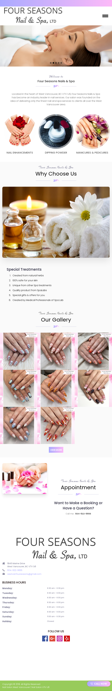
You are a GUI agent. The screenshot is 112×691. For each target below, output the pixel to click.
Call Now (100, 683)
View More (56, 449)
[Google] (52, 638)
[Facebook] (45, 638)
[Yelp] (67, 638)
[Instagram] (60, 638)
